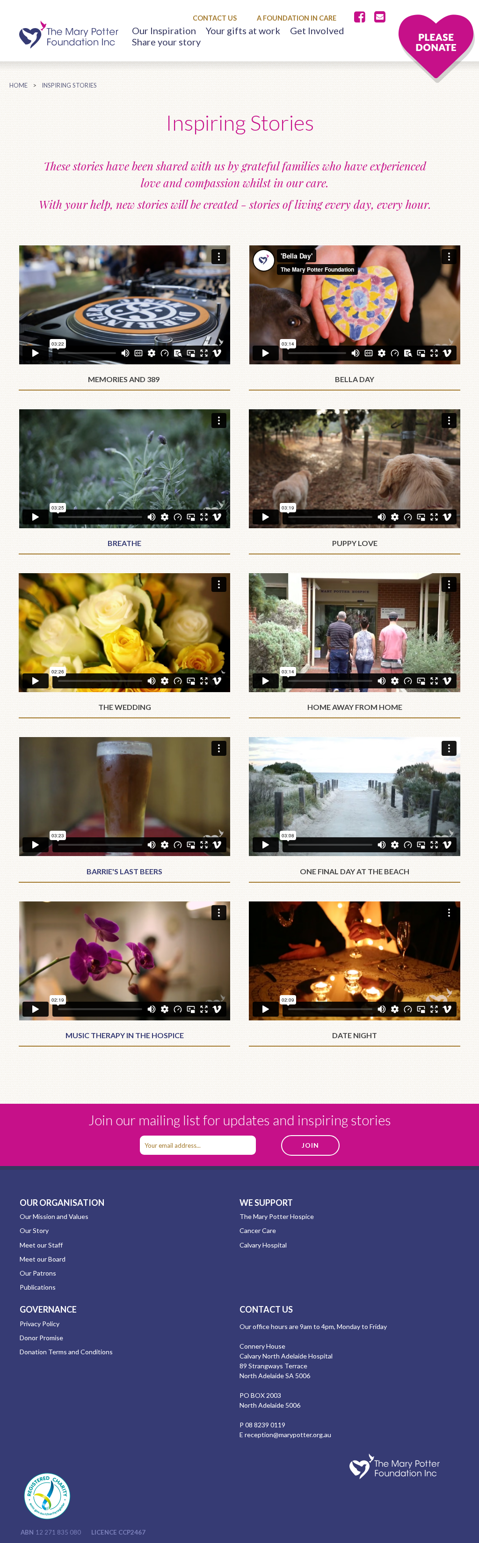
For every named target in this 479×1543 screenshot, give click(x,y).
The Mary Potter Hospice (277, 1216)
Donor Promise (41, 1338)
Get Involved (317, 30)
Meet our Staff (41, 1245)
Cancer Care (258, 1230)
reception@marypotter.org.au (288, 1435)
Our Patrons (38, 1273)
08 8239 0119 (265, 1425)
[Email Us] (379, 17)
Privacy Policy (39, 1324)
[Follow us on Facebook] (361, 17)
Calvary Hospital (263, 1245)
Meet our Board (42, 1259)
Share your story (166, 41)
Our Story (34, 1230)
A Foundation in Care (296, 18)
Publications (38, 1287)
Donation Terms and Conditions (66, 1352)
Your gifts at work (243, 30)
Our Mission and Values (54, 1216)
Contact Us (215, 18)
